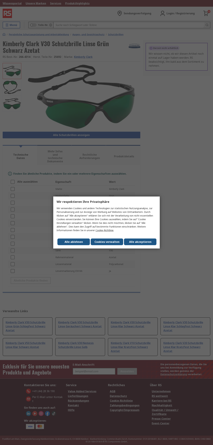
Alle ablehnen (74, 242)
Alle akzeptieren (140, 242)
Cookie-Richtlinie (104, 230)
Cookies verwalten (107, 242)
